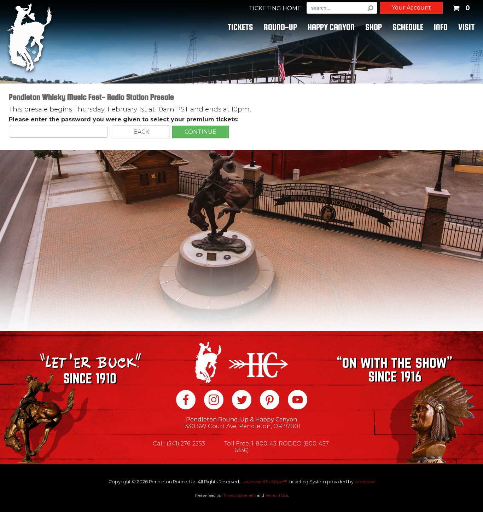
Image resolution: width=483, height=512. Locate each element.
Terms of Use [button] (276, 495)
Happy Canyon (331, 27)
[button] (461, 6)
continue (200, 131)
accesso (365, 481)
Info (441, 27)
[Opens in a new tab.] (186, 400)
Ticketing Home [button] (275, 8)
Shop (373, 27)
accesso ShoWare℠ (265, 481)
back (141, 131)
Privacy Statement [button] (240, 495)
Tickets (240, 27)
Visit (466, 27)
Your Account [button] (411, 7)
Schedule (407, 27)
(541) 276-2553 (186, 443)
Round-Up (280, 27)
